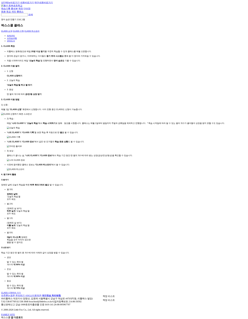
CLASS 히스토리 (31, 31)
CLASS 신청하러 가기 (11, 293)
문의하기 (20, 295)
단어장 (27, 8)
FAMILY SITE (8, 314)
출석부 (14, 8)
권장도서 (11, 41)
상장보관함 (12, 38)
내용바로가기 (27, 2)
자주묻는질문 (8, 295)
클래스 (20, 11)
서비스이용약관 (33, 295)
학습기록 (5, 8)
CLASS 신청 (18, 31)
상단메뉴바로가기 (10, 2)
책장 (20, 8)
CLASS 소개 (6, 31)
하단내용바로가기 (43, 2)
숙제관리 (11, 36)
